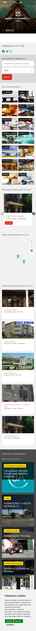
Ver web (9, 223)
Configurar (10, 624)
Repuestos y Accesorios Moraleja (16, 570)
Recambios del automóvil (13, 563)
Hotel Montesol (10, 373)
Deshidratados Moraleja (17, 535)
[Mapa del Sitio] (20, 2)
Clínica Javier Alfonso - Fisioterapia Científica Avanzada (16, 473)
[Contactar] (15, 2)
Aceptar (9, 621)
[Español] (4, 2)
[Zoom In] (31, 241)
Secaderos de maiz (11, 531)
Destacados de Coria (10, 459)
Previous (2, 213)
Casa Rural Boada (15, 216)
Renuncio (18, 621)
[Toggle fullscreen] (31, 250)
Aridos (7, 498)
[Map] (18, 260)
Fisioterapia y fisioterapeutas (15, 466)
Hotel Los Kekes (10, 310)
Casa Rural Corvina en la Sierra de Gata (17, 406)
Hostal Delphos (10, 341)
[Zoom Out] (31, 244)
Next (33, 213)
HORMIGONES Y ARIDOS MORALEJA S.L (17, 505)
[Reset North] (31, 246)
